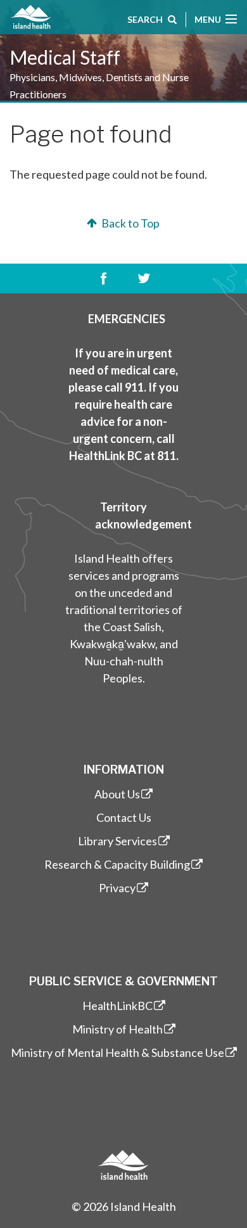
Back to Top (129, 223)
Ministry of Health (117, 1029)
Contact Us (123, 817)
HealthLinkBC (117, 1006)
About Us (117, 794)
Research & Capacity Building (117, 864)
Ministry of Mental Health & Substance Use (117, 1052)
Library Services (117, 841)
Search (145, 19)
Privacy (117, 888)
